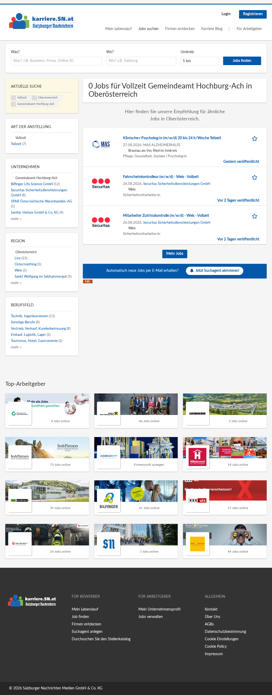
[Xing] (18, 620)
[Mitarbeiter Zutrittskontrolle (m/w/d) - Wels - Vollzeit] (101, 222)
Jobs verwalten (150, 617)
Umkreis (187, 52)
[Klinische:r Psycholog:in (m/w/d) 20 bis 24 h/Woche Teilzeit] (101, 144)
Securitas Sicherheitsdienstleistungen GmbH (176, 183)
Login (226, 14)
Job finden (80, 617)
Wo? (110, 52)
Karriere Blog (211, 29)
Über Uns (212, 617)
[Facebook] (9, 620)
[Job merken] (255, 138)
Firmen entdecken (180, 29)
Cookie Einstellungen (222, 639)
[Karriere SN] (41, 21)
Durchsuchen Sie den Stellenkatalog (101, 639)
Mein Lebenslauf (118, 29)
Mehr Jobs (174, 254)
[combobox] (56, 61)
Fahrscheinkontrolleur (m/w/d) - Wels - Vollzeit (161, 177)
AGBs (209, 624)
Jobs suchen (148, 29)
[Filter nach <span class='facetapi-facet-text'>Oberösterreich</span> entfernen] (34, 98)
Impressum (214, 654)
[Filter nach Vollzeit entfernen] (13, 137)
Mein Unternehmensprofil (159, 609)
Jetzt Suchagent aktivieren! (217, 271)
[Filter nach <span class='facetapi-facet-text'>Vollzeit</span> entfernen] (13, 98)
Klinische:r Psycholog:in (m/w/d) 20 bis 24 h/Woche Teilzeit (172, 138)
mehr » (16, 219)
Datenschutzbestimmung (225, 632)
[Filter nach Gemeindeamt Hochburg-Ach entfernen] (13, 178)
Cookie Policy (216, 647)
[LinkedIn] (26, 620)
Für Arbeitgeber (249, 29)
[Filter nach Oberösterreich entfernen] (13, 252)
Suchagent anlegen (87, 632)
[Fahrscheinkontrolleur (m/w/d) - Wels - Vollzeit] (101, 183)
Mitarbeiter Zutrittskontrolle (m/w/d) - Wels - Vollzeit (166, 216)
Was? (15, 52)
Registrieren (253, 14)
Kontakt (211, 609)
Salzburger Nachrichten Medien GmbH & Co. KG (62, 688)
